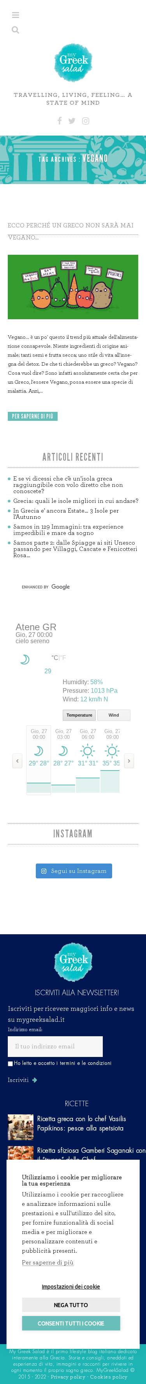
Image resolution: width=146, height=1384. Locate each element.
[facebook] (59, 121)
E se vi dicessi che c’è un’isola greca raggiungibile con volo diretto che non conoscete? (68, 485)
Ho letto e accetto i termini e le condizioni (63, 1063)
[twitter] (72, 121)
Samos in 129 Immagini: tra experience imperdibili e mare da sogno (68, 530)
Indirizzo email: (25, 1029)
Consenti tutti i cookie (71, 1323)
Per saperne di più (48, 1262)
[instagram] (85, 121)
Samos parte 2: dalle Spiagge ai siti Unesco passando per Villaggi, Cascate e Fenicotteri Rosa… (75, 549)
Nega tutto (71, 1305)
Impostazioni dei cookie (71, 1287)
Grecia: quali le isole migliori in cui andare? (75, 501)
